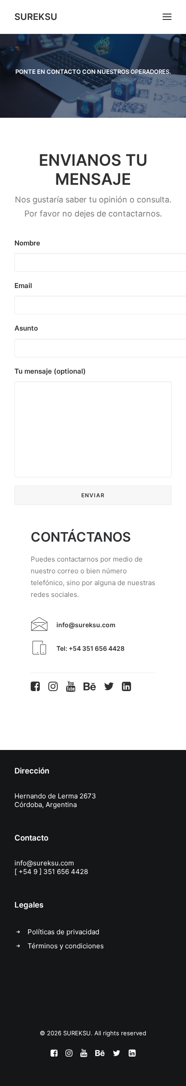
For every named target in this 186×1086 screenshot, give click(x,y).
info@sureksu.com (44, 863)
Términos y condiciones (66, 946)
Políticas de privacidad (63, 931)
